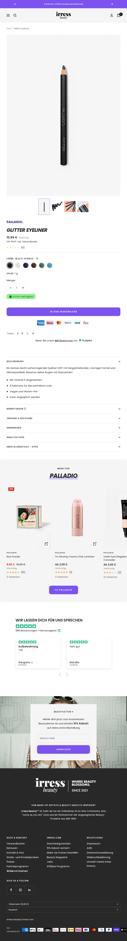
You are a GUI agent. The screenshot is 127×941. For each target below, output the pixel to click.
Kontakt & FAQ (15, 852)
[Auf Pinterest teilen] (22, 333)
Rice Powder (13, 556)
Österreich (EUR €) (19, 904)
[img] (65, 626)
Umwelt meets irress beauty (99, 864)
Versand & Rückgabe (19, 418)
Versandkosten (29, 241)
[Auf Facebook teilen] (18, 333)
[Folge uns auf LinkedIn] (29, 889)
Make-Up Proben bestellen (62, 852)
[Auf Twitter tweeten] (27, 333)
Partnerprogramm (17, 866)
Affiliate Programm (58, 866)
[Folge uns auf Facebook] (11, 889)
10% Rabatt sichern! (58, 848)
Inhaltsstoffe (15, 437)
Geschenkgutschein (58, 843)
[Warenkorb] (118, 15)
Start (9, 28)
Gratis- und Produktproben (23, 857)
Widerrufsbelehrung (98, 857)
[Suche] (15, 15)
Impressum (93, 843)
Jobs (50, 861)
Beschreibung (15, 361)
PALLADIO (14, 222)
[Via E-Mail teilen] (33, 334)
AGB (89, 848)
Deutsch (13, 909)
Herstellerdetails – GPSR (22, 446)
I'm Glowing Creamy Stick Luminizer (74, 556)
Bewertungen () (16, 409)
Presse (10, 861)
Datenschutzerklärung (100, 852)
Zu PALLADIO (63, 589)
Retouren (12, 848)
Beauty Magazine (57, 857)
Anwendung (14, 427)
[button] (44, 206)
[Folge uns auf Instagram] (20, 889)
